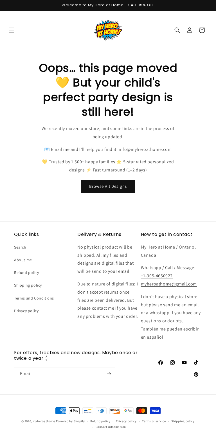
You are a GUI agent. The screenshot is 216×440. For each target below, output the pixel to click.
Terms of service (154, 421)
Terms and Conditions (34, 298)
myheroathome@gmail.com (169, 284)
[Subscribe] (109, 373)
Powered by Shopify (70, 421)
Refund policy (26, 272)
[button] (12, 30)
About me (23, 259)
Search (20, 247)
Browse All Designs (108, 186)
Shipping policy (28, 285)
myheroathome (44, 421)
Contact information (111, 427)
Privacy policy (26, 310)
